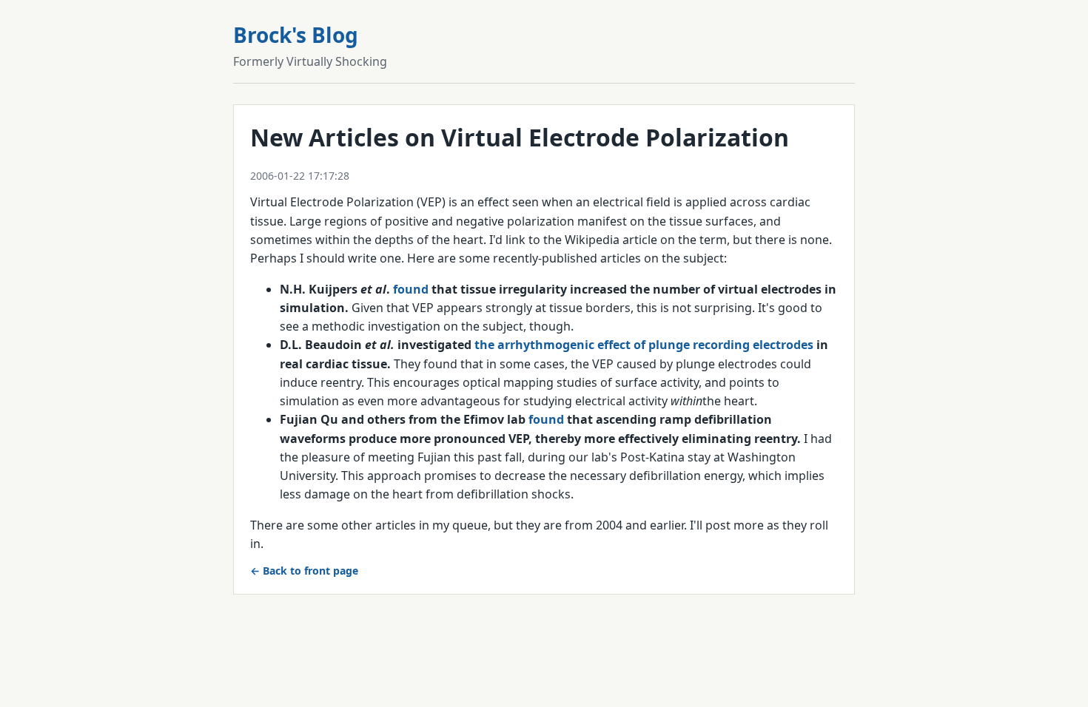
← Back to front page (304, 571)
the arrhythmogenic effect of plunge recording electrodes (643, 344)
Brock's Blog (295, 35)
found (411, 289)
